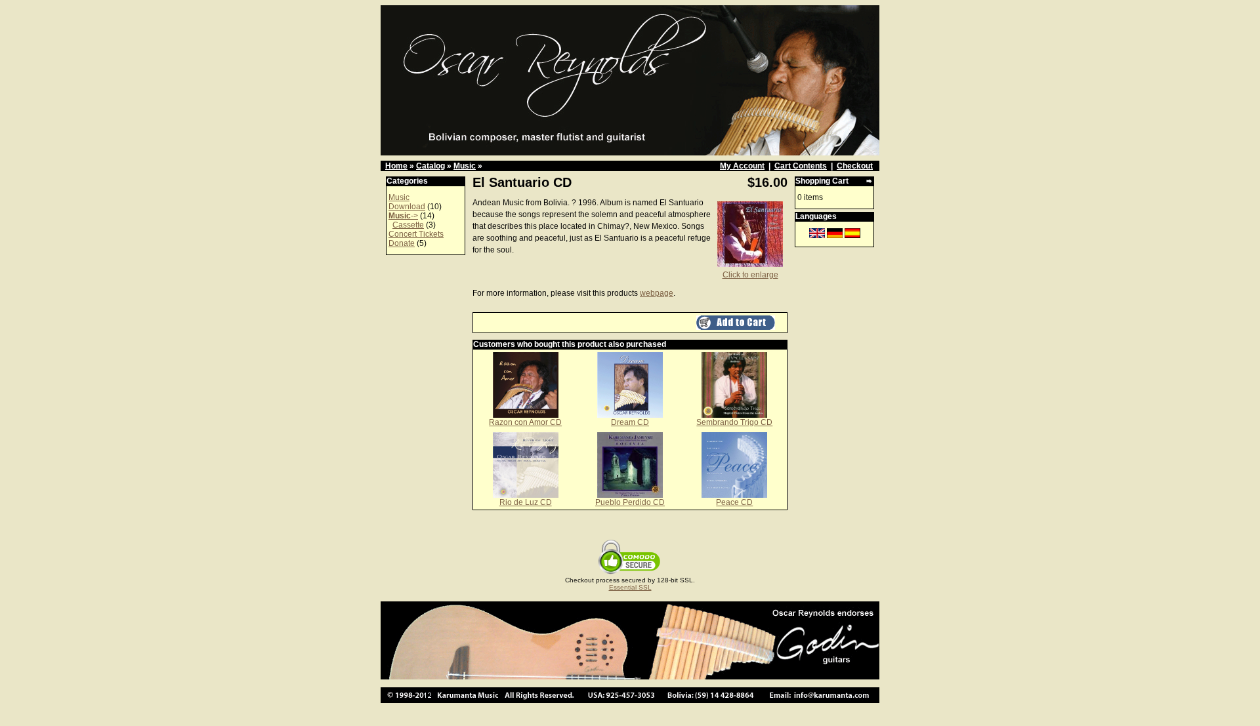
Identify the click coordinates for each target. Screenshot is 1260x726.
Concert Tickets (416, 234)
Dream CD (630, 422)
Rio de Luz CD (525, 502)
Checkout (855, 166)
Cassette (408, 225)
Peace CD (734, 502)
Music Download (406, 202)
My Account (742, 166)
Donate (401, 243)
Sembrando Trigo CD (734, 422)
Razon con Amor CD (525, 422)
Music (464, 166)
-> (403, 215)
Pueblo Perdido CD (630, 502)
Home (396, 166)
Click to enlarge (750, 274)
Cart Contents (800, 166)
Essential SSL (630, 587)
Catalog (430, 166)
